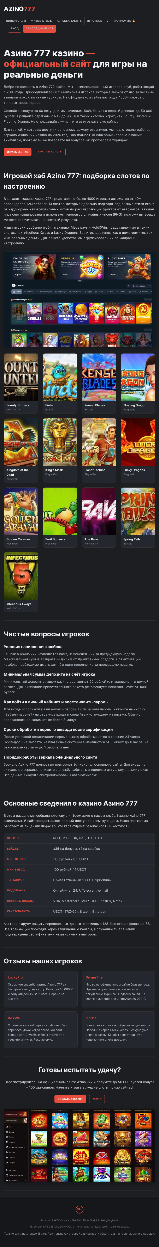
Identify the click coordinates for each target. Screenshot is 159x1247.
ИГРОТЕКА (94, 20)
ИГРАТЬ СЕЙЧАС (17, 151)
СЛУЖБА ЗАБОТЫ (69, 20)
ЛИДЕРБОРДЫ (16, 20)
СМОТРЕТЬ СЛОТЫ (50, 151)
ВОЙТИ (97, 1098)
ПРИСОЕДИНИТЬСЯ (39, 28)
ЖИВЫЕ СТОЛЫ (42, 20)
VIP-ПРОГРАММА (121, 20)
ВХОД (15, 28)
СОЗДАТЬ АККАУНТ (70, 1099)
